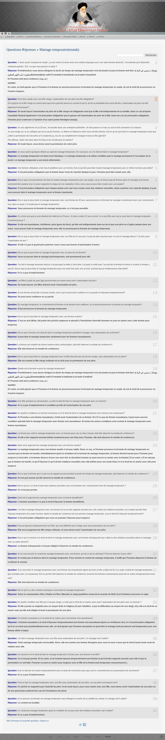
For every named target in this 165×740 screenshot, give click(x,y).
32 (155, 590)
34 (155, 618)
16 (155, 333)
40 (155, 711)
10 (155, 253)
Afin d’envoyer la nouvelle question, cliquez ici (27, 721)
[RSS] (6, 33)
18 (155, 357)
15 (155, 317)
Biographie (11, 37)
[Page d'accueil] (2, 33)
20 (155, 401)
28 (155, 526)
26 (155, 498)
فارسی (59, 737)
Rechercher (151, 55)
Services (92, 37)
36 (155, 654)
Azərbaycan (87, 737)
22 (155, 433)
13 (155, 293)
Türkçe (98, 737)
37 (155, 671)
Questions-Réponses (34, 37)
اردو (67, 737)
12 (155, 281)
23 (155, 445)
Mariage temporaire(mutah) (59, 49)
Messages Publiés (70, 37)
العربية (50, 737)
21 (155, 413)
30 (155, 554)
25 (155, 486)
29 (155, 538)
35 (155, 638)
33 (155, 602)
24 (155, 474)
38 (155, 683)
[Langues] (9, 33)
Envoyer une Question (53, 37)
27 (155, 510)
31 (155, 570)
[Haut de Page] (162, 737)
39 (155, 699)
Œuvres (20, 37)
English (76, 737)
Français (108, 737)
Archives (101, 37)
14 (155, 305)
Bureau (82, 37)
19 (155, 369)
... (3, 37)
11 (155, 265)
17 (155, 345)
